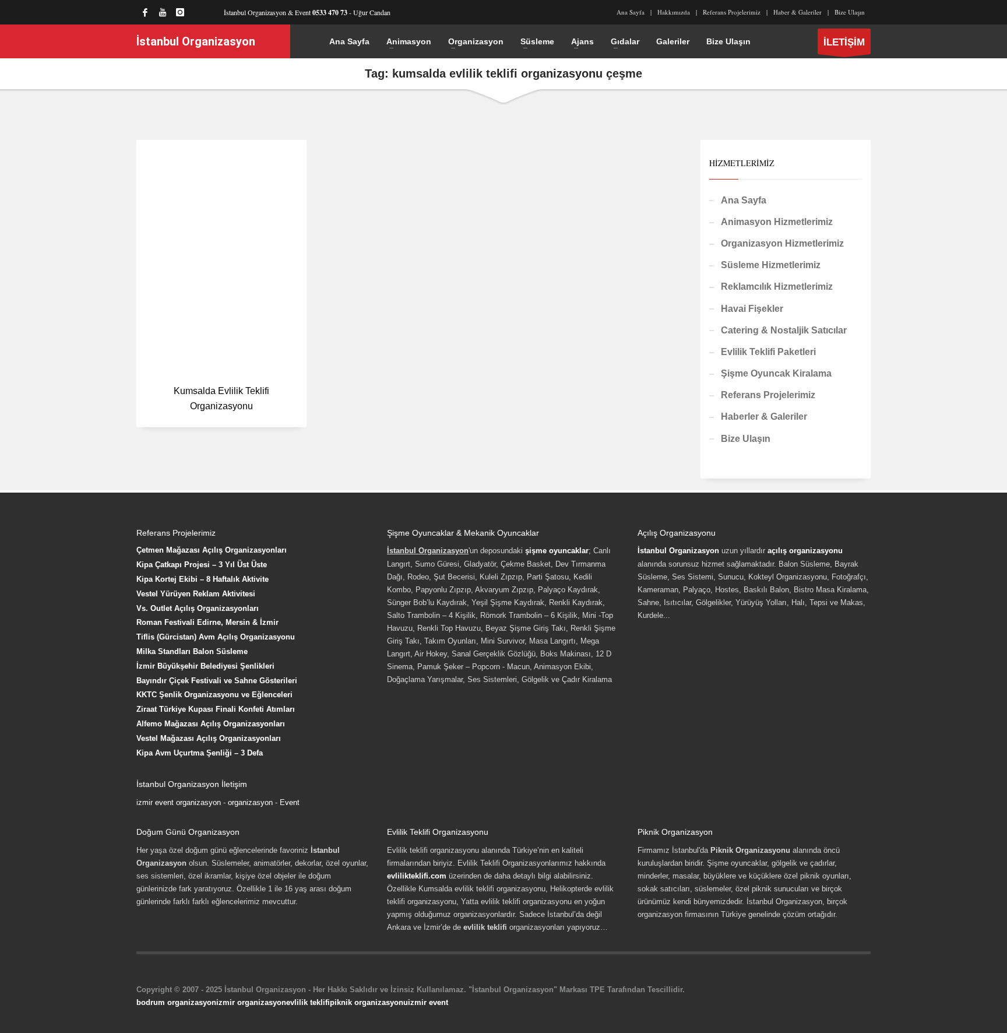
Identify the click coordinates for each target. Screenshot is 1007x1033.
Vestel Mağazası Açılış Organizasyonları (208, 738)
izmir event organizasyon (178, 802)
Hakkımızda (673, 12)
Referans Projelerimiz (731, 12)
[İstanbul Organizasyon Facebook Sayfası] (145, 12)
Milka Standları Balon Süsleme (192, 651)
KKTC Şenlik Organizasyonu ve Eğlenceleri (214, 694)
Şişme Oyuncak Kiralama (776, 373)
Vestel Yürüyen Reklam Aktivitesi (195, 593)
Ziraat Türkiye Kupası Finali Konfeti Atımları (215, 709)
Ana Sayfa (631, 12)
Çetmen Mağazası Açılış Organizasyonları (211, 550)
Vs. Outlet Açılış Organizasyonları (197, 608)
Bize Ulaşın (850, 12)
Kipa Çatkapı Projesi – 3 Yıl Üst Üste (201, 564)
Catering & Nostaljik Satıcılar (784, 330)
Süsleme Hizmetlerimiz (771, 265)
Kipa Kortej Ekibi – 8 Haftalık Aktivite (202, 579)
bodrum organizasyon (176, 1002)
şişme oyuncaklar (557, 550)
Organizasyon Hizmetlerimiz (782, 243)
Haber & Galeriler (797, 12)
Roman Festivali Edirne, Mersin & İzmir (207, 622)
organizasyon (250, 802)
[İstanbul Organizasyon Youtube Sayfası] (162, 12)
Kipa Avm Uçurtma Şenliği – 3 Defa (199, 753)
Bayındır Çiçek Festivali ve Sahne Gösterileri (216, 680)
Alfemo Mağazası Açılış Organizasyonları (210, 723)
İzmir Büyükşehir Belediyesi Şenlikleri (205, 666)
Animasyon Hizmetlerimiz (777, 222)
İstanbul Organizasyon (678, 550)
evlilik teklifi (308, 1002)
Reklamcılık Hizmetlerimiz (777, 286)
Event (290, 802)
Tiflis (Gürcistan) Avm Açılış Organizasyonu (215, 637)
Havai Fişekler (752, 309)
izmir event (428, 1002)
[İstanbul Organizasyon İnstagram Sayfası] (180, 12)
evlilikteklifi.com (416, 876)
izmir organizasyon (251, 1002)
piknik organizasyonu (369, 1002)
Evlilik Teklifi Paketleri (768, 352)
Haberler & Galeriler (764, 416)
